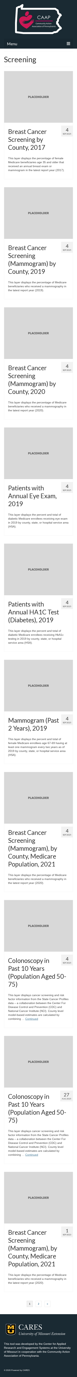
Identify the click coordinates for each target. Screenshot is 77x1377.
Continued (31, 1018)
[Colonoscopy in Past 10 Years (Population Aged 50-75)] (38, 925)
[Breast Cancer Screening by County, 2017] (38, 96)
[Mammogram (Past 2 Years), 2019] (38, 685)
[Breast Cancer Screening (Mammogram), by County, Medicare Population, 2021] (38, 797)
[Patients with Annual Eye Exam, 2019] (38, 453)
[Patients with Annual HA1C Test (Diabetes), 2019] (38, 569)
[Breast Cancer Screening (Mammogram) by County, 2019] (38, 212)
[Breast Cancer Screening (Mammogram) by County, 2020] (38, 332)
